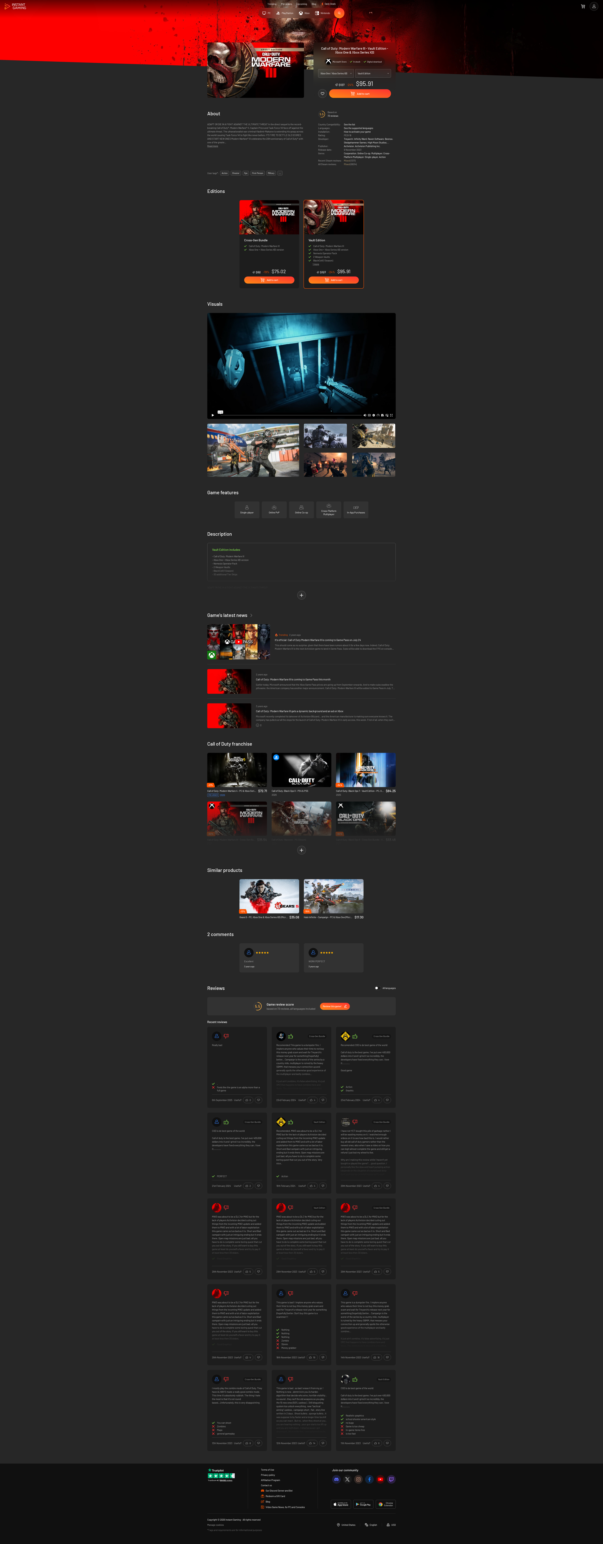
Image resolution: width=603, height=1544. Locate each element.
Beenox (388, 138)
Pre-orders (286, 4)
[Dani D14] (345, 1122)
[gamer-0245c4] (345, 1293)
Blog (314, 4)
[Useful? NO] (258, 1100)
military (271, 173)
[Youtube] (380, 1479)
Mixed (347, 160)
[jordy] (313, 952)
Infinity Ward (360, 138)
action (225, 173)
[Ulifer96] (281, 1293)
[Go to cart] (583, 6)
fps (245, 173)
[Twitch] (391, 1479)
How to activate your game (357, 131)
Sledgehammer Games (355, 142)
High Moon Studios (377, 142)
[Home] (15, 6)
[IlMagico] (216, 1379)
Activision (349, 146)
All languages (389, 988)
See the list (349, 124)
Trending (271, 4)
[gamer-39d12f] (216, 1036)
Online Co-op (363, 153)
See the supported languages (358, 128)
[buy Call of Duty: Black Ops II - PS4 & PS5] (301, 770)
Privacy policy (268, 1474)
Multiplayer (376, 153)
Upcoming (302, 4)
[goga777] (345, 1036)
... (280, 173)
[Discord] (336, 1479)
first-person (257, 173)
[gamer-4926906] (249, 952)
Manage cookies (215, 1524)
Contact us (266, 1485)
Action (382, 157)
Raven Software (376, 138)
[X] (347, 1479)
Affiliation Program (270, 1480)
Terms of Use (267, 1469)
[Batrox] (216, 1208)
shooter (235, 173)
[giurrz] (345, 1379)
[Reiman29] (216, 1122)
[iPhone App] (341, 1504)
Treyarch (348, 138)
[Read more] (301, 1066)
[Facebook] (369, 1479)
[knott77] (281, 1036)
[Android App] (363, 1504)
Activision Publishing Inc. (367, 146)
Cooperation (350, 153)
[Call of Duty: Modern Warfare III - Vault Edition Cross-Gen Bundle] (269, 237)
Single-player (371, 157)
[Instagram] (358, 1479)
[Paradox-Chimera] (281, 1379)
